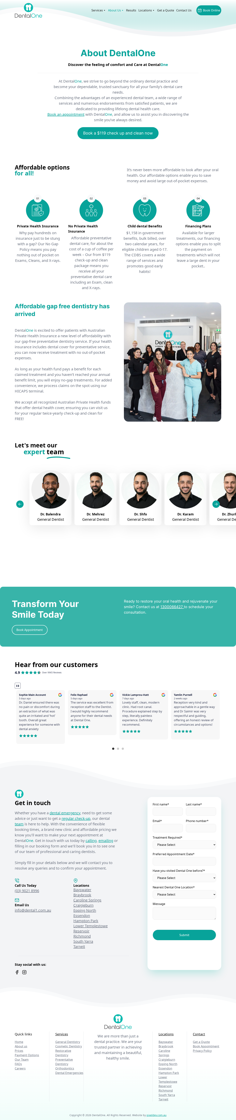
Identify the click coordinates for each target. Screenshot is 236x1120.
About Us (114, 10)
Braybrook (82, 894)
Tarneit (79, 946)
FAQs (18, 1064)
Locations (145, 10)
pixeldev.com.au (156, 1115)
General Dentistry (67, 1042)
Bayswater (82, 889)
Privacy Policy (202, 1051)
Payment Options (27, 1055)
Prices (19, 1051)
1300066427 (172, 607)
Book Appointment (206, 1046)
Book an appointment (65, 114)
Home (19, 1042)
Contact (199, 1034)
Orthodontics (64, 1068)
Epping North (84, 910)
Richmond (82, 936)
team (19, 823)
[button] (113, 749)
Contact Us (184, 10)
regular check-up (76, 818)
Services (97, 10)
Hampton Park (85, 920)
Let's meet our (39, 448)
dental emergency (65, 812)
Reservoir (81, 931)
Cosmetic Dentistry (68, 1046)
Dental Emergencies (69, 1073)
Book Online (211, 10)
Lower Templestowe (90, 925)
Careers (20, 1068)
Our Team (22, 1060)
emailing (105, 840)
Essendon (81, 915)
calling (91, 840)
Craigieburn (83, 905)
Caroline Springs (87, 900)
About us (21, 1046)
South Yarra (83, 941)
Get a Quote (165, 10)
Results (131, 10)
